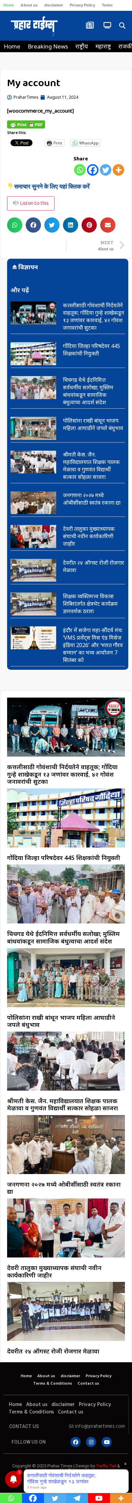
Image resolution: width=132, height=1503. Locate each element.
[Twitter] (105, 170)
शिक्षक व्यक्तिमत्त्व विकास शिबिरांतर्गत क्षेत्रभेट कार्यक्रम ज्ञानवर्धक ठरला (90, 603)
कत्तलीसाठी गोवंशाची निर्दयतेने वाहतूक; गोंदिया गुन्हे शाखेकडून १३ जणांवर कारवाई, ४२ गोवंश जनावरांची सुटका (93, 316)
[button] (122, 26)
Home (8, 5)
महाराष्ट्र (103, 46)
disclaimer (53, 5)
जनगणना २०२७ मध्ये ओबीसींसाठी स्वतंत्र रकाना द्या (91, 498)
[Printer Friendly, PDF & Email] (26, 124)
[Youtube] (107, 1442)
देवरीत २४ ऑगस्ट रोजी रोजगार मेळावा (53, 1351)
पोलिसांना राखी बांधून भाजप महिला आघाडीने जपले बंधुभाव (93, 424)
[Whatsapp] (80, 170)
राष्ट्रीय (81, 46)
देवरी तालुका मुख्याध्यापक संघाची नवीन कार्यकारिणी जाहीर (89, 536)
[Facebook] (92, 170)
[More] (118, 170)
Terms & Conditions (52, 1383)
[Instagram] (91, 1442)
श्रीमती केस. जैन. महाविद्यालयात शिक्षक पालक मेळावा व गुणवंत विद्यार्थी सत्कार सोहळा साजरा (91, 466)
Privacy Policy (82, 5)
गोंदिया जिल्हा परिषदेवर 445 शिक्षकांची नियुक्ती (91, 349)
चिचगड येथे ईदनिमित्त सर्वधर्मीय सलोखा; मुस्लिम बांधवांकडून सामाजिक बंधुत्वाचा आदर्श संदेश (88, 391)
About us (29, 5)
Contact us (88, 1383)
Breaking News (48, 46)
